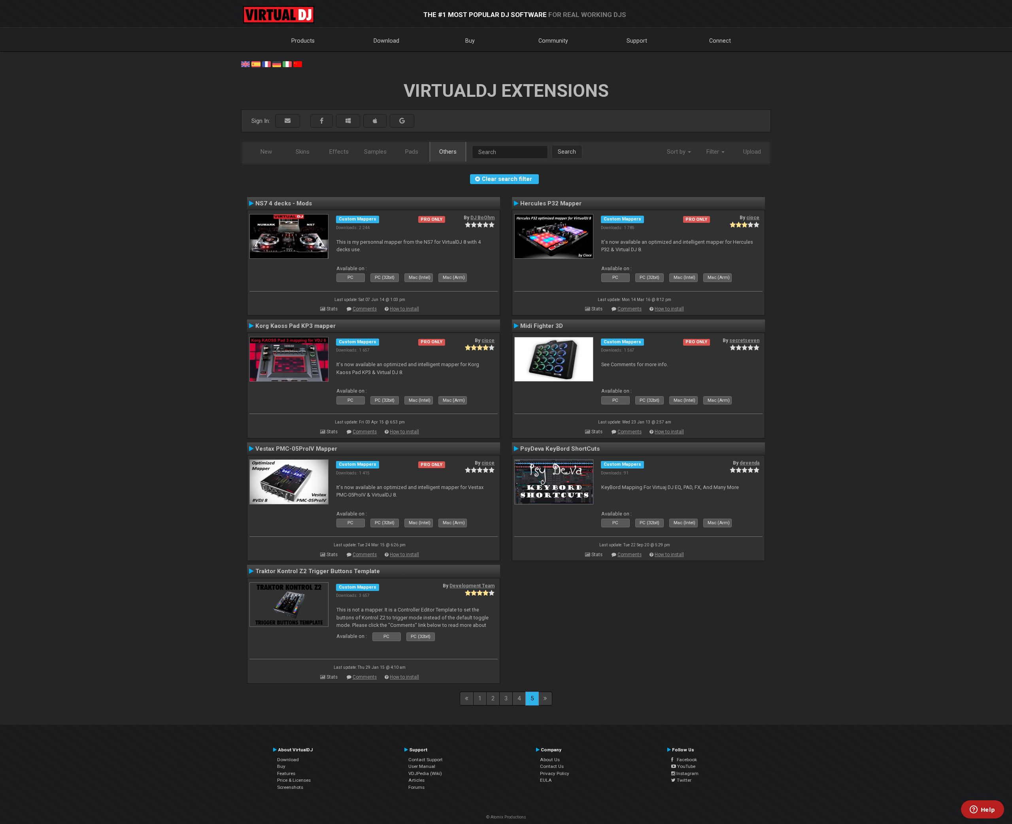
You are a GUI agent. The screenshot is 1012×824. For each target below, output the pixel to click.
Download (386, 41)
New (266, 151)
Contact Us (552, 766)
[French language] (266, 63)
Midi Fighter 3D (541, 325)
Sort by (677, 151)
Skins (303, 151)
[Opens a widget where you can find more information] (982, 810)
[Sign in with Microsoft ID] (348, 121)
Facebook (685, 759)
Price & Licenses (294, 780)
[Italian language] (287, 63)
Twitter (683, 780)
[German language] (276, 63)
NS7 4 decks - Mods (283, 203)
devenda (749, 463)
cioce (752, 217)
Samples (375, 151)
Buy (470, 41)
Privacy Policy (554, 773)
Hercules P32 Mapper (551, 203)
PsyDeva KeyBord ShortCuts (560, 448)
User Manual (421, 766)
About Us (550, 759)
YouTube (685, 766)
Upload (752, 151)
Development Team (472, 586)
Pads (411, 151)
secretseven (744, 340)
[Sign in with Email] (287, 121)
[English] (245, 63)
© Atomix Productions (506, 817)
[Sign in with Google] (402, 121)
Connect (720, 41)
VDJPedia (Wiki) (425, 773)
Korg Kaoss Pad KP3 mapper (295, 325)
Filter (713, 151)
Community (553, 41)
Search (567, 151)
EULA (546, 780)
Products (303, 41)
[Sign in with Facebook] (321, 121)
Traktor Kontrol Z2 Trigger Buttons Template (317, 571)
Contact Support (425, 759)
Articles (416, 780)
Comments (365, 309)
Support (637, 41)
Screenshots (290, 787)
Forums (416, 787)
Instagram (687, 773)
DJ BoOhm (482, 217)
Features (286, 773)
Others (448, 151)
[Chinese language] (297, 63)
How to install (404, 309)
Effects (339, 151)
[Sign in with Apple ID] (375, 121)
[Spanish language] (255, 63)
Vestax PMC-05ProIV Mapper (296, 448)
